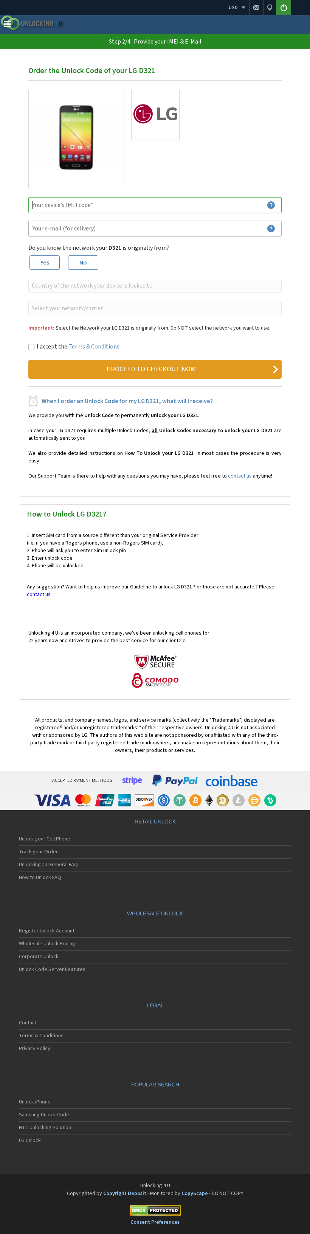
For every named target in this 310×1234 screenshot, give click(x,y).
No (83, 262)
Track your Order (38, 852)
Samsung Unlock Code (44, 1115)
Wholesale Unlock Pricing (47, 944)
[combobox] (154, 285)
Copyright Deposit (124, 1193)
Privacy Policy (34, 1048)
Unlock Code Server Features (52, 969)
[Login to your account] (283, 7)
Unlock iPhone (35, 1102)
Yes (44, 262)
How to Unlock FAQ (40, 877)
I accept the (78, 346)
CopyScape (194, 1193)
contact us (240, 476)
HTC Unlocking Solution (45, 1127)
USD (233, 7)
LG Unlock (30, 1140)
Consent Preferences (155, 1222)
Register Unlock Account (46, 931)
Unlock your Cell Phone (44, 839)
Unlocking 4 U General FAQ (48, 864)
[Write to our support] (256, 7)
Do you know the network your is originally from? (98, 248)
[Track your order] (269, 7)
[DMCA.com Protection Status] (155, 1211)
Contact (28, 1023)
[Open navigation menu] (7, 26)
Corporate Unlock (39, 956)
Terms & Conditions (93, 346)
